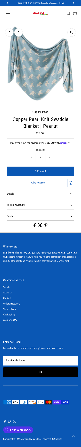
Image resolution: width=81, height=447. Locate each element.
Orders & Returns (11, 303)
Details (10, 194)
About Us (7, 292)
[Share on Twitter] (40, 226)
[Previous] (9, 32)
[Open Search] (68, 13)
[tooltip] (71, 183)
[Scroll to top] (73, 436)
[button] (40, 183)
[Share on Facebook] (35, 226)
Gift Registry (9, 314)
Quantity (40, 150)
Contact (11, 216)
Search (6, 287)
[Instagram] (9, 421)
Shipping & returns (16, 205)
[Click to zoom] (71, 32)
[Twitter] (14, 421)
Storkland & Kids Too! (31, 439)
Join (41, 372)
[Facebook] (5, 421)
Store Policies (9, 309)
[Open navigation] (12, 13)
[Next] (18, 32)
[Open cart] (75, 13)
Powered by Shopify (52, 439)
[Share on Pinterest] (45, 226)
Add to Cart (40, 171)
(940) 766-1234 (10, 320)
